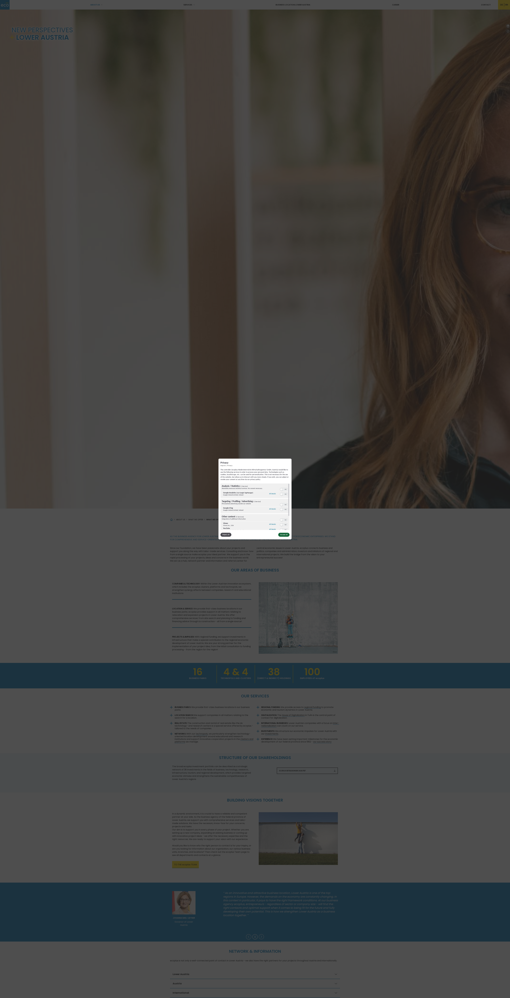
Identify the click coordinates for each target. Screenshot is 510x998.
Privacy (229, 465)
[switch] (284, 489)
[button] (281, 489)
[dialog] (255, 499)
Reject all (225, 535)
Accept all (284, 535)
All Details (272, 494)
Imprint (223, 465)
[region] (255, 506)
